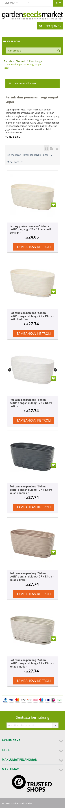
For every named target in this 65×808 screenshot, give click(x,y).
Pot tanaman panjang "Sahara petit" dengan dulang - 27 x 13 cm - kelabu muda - (32, 663)
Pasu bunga (35, 61)
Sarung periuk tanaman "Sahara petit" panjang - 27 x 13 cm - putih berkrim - (31, 229)
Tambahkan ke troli (34, 247)
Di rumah (20, 61)
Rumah (8, 61)
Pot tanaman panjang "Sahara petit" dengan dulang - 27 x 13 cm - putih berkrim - (32, 316)
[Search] (58, 50)
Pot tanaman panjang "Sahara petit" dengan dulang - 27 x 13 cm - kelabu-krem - (32, 576)
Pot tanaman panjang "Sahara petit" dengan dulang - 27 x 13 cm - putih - (32, 403)
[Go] (55, 725)
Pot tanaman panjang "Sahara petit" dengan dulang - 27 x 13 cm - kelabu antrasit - (32, 490)
